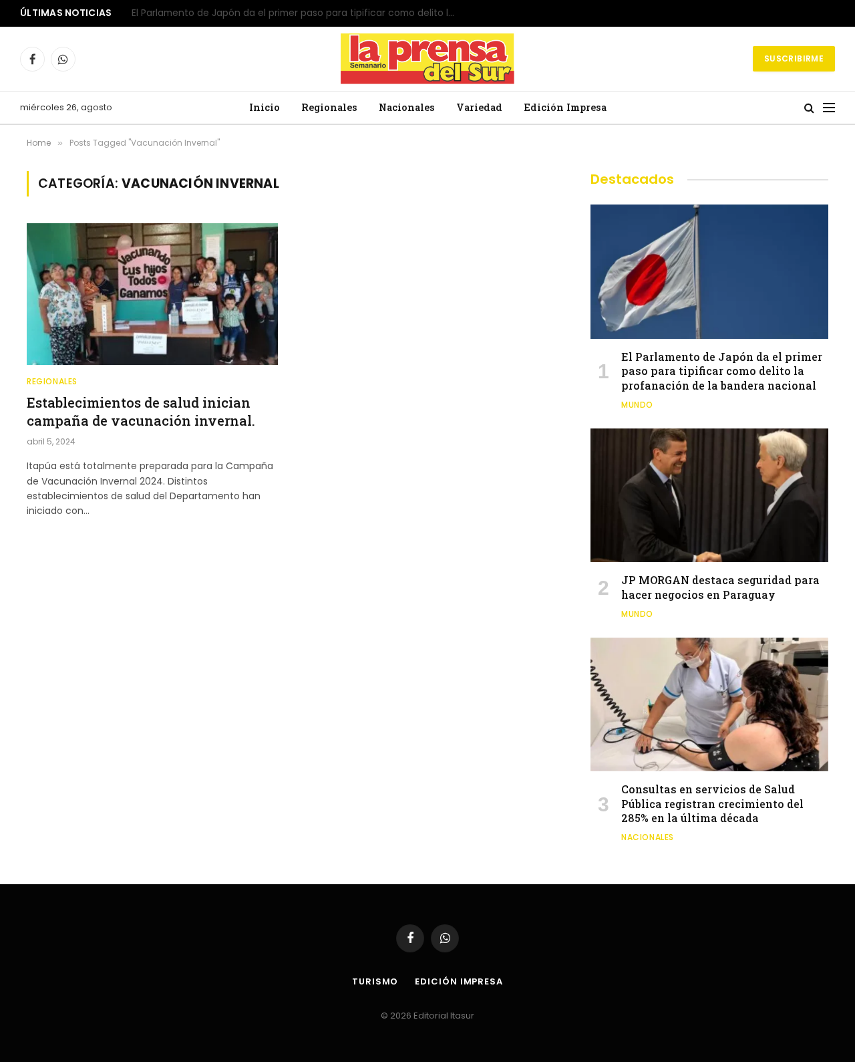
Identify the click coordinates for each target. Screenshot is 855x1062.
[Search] (809, 108)
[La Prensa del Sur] (427, 59)
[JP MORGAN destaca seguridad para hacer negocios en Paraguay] (709, 495)
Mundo (637, 404)
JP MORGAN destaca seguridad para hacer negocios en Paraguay (283, 13)
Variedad (479, 107)
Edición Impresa (565, 107)
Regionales (329, 107)
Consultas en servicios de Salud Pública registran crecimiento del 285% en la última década (712, 803)
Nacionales (407, 107)
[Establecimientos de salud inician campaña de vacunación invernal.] (152, 294)
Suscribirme (794, 58)
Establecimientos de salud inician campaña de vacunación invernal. (141, 411)
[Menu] (829, 108)
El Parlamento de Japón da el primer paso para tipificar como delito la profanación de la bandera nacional (721, 371)
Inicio (264, 107)
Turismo (375, 981)
